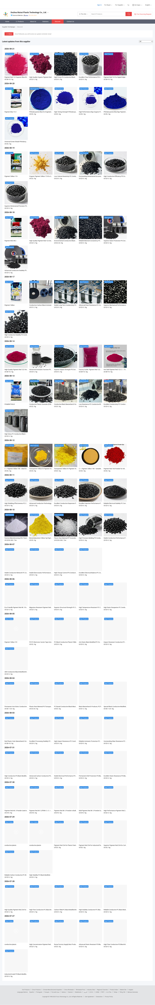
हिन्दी (102, 992)
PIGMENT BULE (10, 404)
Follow (10, 34)
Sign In (99, 5)
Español (31, 992)
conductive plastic (10, 845)
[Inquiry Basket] (128, 5)
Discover (57, 21)
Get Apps (137, 5)
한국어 (91, 992)
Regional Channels (102, 989)
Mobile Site (123, 989)
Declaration (99, 996)
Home (7, 21)
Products (21, 21)
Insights (131, 989)
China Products (36, 989)
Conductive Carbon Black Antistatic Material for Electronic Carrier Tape (52, 305)
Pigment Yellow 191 (11, 642)
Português (39, 992)
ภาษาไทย (108, 992)
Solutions (45, 21)
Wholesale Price (80, 989)
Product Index (114, 989)
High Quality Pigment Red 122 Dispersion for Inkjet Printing (48, 241)
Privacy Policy (109, 996)
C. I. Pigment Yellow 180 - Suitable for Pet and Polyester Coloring (100, 469)
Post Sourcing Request (144, 14)
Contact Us (70, 21)
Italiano (64, 992)
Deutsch (70, 992)
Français (46, 992)
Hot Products (26, 989)
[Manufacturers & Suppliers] (15, 4)
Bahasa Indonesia (133, 992)
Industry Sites (91, 989)
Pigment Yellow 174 (11, 176)
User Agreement (89, 996)
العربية (85, 992)
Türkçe (115, 992)
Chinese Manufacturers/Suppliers (52, 989)
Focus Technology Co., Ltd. (63, 996)
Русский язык (55, 992)
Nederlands (78, 992)
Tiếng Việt (122, 992)
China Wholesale (69, 989)
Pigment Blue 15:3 (10, 112)
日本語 (97, 992)
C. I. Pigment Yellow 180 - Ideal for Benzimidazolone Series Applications (28, 469)
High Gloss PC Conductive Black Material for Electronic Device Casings (27, 434)
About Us (33, 21)
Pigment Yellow (10, 305)
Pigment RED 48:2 (10, 241)
